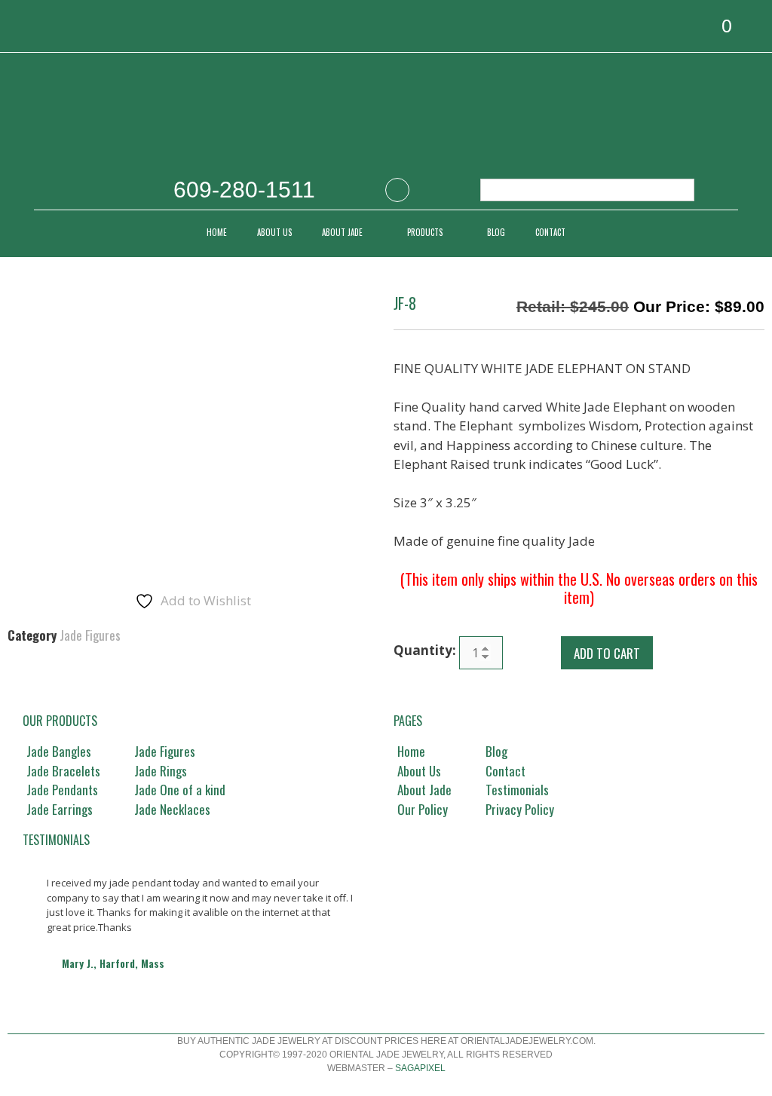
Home (217, 232)
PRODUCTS (425, 232)
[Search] (675, 190)
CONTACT (550, 232)
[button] (36, 924)
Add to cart (607, 653)
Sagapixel (420, 1068)
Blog (496, 232)
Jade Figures (90, 635)
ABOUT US (274, 232)
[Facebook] (397, 190)
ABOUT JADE (342, 232)
